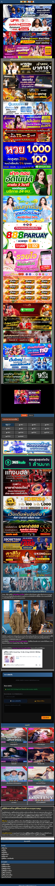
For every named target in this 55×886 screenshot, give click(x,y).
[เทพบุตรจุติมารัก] (14, 735)
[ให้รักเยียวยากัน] (41, 754)
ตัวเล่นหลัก (24, 415)
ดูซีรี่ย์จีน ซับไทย (5, 864)
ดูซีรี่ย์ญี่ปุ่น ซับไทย (6, 868)
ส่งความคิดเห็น (46, 717)
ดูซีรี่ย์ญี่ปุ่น (4, 852)
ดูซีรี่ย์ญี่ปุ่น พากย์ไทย (7, 870)
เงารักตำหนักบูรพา (41, 744)
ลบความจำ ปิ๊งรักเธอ (41, 783)
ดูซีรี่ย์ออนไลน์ (5, 854)
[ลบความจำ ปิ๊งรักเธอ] (41, 774)
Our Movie (14, 802)
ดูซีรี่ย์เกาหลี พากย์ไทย (7, 875)
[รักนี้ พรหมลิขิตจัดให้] (41, 793)
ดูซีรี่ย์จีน (4, 850)
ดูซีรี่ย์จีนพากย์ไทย (18, 821)
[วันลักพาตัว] (14, 754)
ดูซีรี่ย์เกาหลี (5, 856)
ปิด (40, 390)
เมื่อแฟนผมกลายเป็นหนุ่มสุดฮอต (14, 783)
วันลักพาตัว (14, 764)
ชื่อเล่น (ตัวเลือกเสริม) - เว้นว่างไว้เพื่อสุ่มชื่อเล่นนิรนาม (13, 694)
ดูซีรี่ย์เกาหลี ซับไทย (6, 873)
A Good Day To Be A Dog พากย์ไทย (10, 419)
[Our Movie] (14, 793)
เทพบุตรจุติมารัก (14, 744)
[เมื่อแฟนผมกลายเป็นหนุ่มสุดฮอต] (14, 774)
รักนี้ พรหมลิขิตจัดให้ (41, 802)
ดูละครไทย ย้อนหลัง (6, 877)
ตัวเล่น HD (31, 415)
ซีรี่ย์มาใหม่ (4, 848)
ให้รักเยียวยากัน (40, 764)
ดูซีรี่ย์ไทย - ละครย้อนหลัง (8, 858)
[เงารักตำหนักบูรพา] (41, 735)
